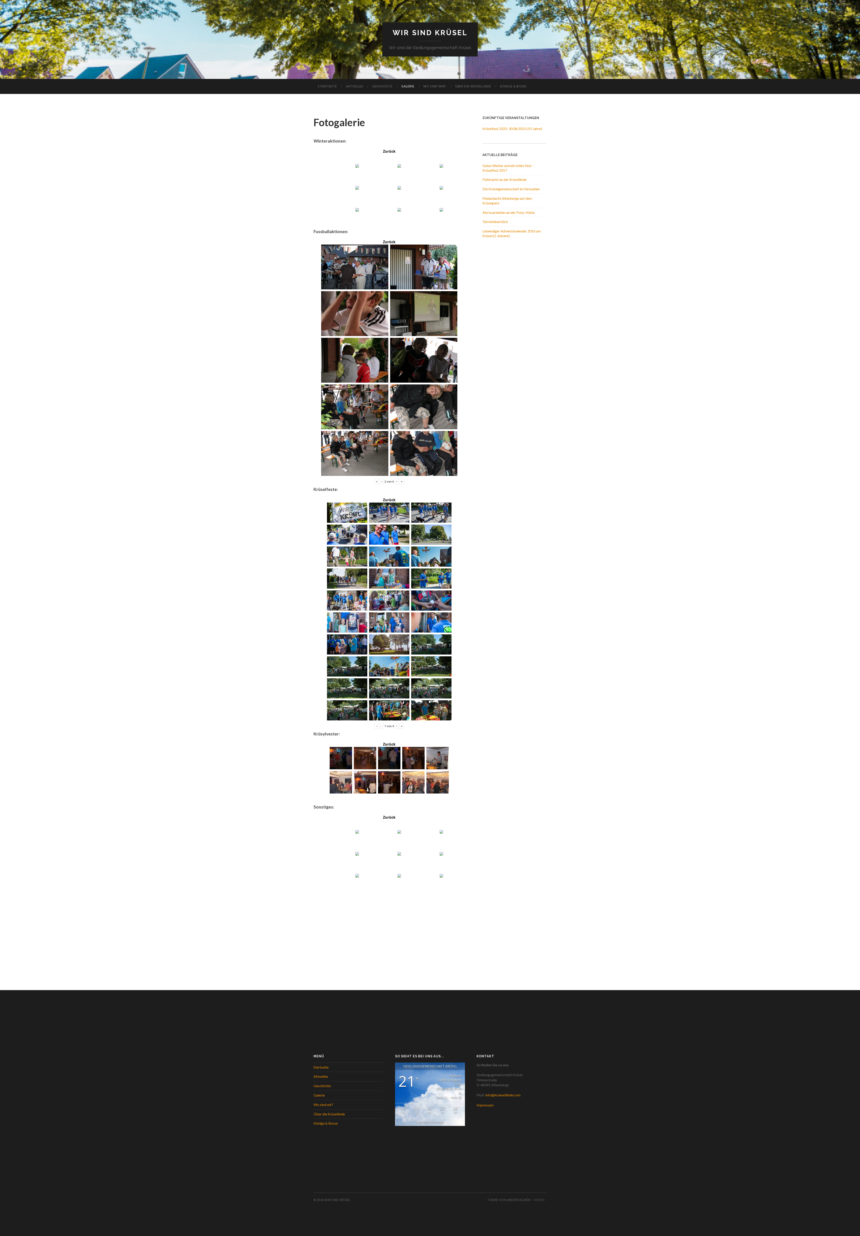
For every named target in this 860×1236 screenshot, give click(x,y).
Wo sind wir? (434, 86)
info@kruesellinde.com (502, 1095)
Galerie (407, 86)
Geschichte (382, 86)
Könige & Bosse (513, 86)
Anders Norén (519, 1200)
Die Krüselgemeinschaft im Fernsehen (511, 189)
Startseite (327, 86)
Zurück (389, 151)
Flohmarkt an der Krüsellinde (504, 179)
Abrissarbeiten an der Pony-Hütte (508, 212)
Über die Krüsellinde (473, 86)
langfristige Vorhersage (430, 1122)
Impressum (485, 1105)
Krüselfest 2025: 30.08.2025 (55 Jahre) (512, 128)
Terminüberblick (495, 221)
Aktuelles (354, 86)
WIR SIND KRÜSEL (430, 32)
